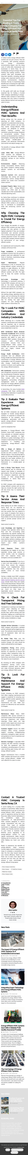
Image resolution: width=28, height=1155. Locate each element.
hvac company (6, 869)
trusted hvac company (17, 869)
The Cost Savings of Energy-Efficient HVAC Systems (11, 1070)
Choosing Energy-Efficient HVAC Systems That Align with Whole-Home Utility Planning (17, 1109)
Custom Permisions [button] (17, 1149)
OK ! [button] (8, 1149)
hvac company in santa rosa (9, 866)
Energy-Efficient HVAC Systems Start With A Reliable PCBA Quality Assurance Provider (12, 1028)
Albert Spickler (7, 34)
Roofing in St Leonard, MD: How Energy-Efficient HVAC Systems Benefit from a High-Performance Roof (17, 1100)
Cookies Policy (20, 1147)
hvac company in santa (8, 874)
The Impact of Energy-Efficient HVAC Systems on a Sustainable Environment (12, 951)
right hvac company (7, 871)
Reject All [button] (14, 1152)
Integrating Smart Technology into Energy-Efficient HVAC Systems (12, 990)
